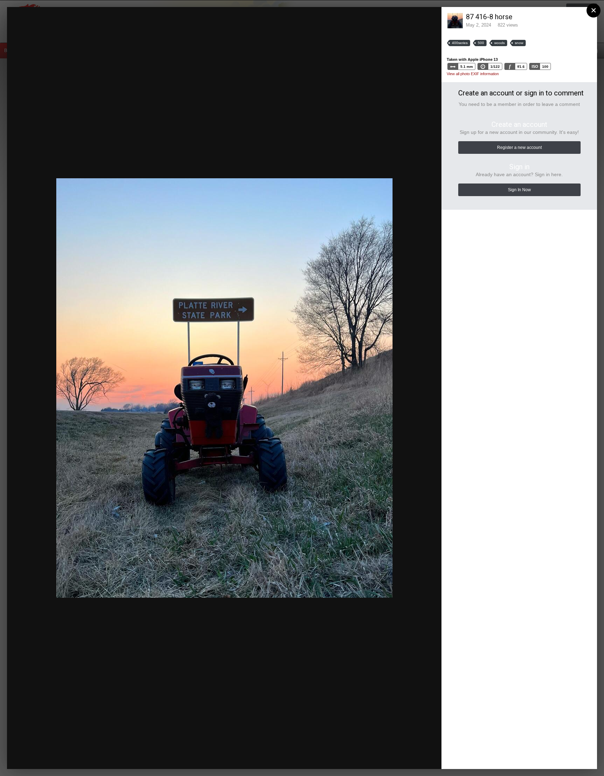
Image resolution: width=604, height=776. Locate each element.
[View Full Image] (429, 19)
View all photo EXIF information (473, 74)
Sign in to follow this (346, 18)
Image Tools (375, 756)
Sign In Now (519, 189)
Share (419, 756)
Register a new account (519, 147)
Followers (387, 19)
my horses (59, 28)
